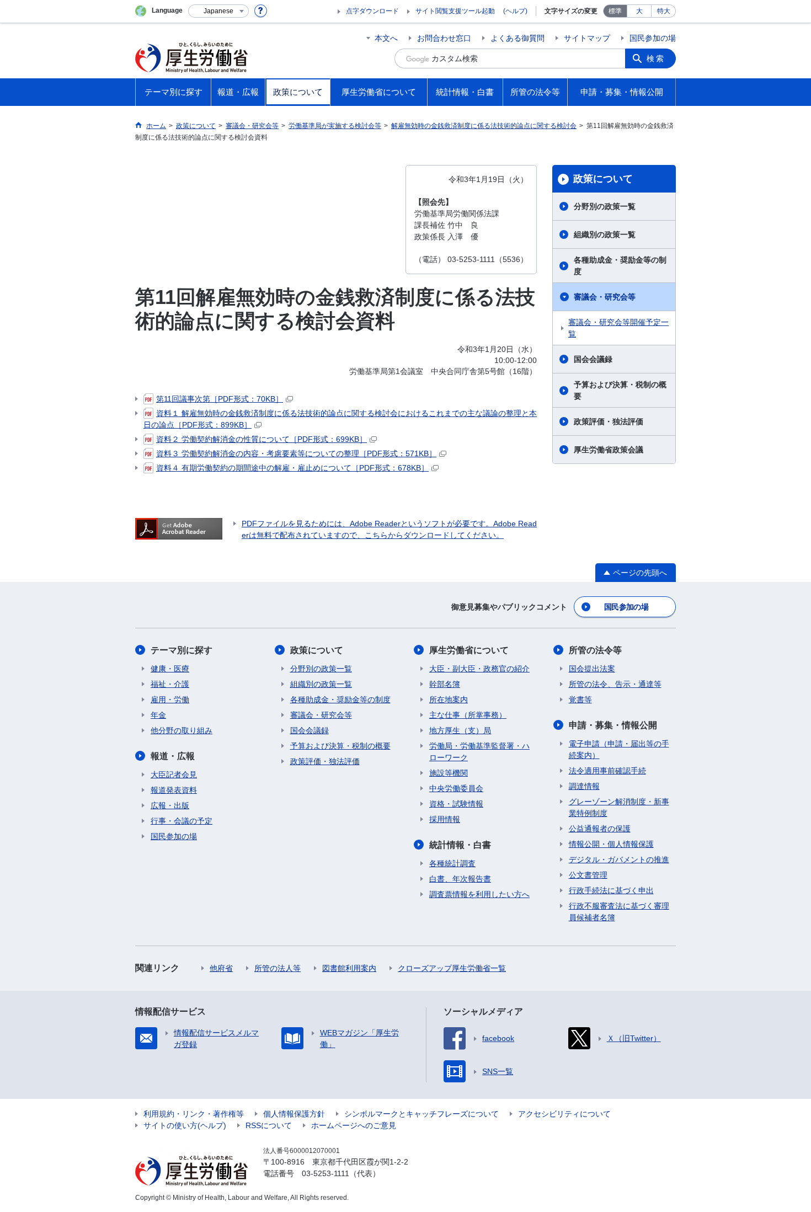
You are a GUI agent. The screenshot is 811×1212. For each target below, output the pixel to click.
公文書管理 (588, 875)
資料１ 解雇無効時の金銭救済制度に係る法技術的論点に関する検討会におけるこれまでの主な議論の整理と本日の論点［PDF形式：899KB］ (340, 419)
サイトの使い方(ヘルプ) (184, 1125)
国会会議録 (593, 359)
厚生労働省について (469, 650)
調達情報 (584, 786)
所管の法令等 (595, 650)
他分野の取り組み (181, 730)
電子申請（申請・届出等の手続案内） (619, 749)
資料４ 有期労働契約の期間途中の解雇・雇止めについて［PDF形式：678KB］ (292, 467)
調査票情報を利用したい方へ (479, 894)
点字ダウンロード (372, 11)
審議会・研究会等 (605, 296)
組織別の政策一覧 (605, 234)
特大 (663, 11)
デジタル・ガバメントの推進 (619, 859)
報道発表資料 (174, 790)
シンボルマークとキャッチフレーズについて (421, 1113)
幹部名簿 (444, 684)
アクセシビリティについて (564, 1113)
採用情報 (444, 819)
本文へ (386, 38)
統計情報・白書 (460, 845)
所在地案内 (448, 699)
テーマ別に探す (181, 650)
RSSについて (269, 1125)
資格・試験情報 (456, 803)
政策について (603, 178)
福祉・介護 (170, 684)
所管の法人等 (277, 968)
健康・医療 (170, 668)
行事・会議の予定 (181, 820)
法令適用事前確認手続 (607, 770)
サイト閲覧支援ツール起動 (455, 11)
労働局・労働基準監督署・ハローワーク (479, 751)
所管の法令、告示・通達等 (615, 684)
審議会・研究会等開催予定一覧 (618, 328)
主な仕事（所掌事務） (467, 715)
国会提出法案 (592, 668)
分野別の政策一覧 (605, 206)
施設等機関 (448, 772)
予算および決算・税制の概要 (620, 390)
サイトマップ (587, 38)
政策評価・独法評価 (608, 421)
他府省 (221, 968)
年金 (158, 715)
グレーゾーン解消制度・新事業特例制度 (619, 807)
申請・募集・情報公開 (613, 725)
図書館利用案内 (349, 968)
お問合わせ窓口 (444, 38)
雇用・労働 (170, 699)
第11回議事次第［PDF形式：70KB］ (219, 398)
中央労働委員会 (456, 788)
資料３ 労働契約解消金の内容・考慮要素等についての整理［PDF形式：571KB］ (296, 453)
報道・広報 (173, 756)
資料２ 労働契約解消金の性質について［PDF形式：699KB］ (261, 439)
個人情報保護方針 (294, 1113)
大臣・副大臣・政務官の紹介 (479, 668)
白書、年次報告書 (460, 878)
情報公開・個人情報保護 (611, 844)
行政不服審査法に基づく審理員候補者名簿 (619, 911)
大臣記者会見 (174, 774)
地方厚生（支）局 (460, 730)
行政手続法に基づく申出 (611, 890)
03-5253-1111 (325, 1173)
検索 (656, 58)
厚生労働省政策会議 (608, 449)
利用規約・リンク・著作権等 (193, 1113)
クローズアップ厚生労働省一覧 (452, 968)
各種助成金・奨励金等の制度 (620, 265)
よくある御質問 (517, 38)
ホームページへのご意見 (353, 1125)
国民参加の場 (652, 38)
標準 (615, 11)
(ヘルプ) (515, 11)
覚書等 (580, 699)
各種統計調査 (452, 863)
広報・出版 (170, 805)
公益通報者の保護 (600, 828)
